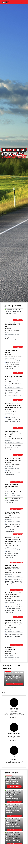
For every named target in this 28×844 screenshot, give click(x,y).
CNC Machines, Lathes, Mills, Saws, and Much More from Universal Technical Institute (13, 825)
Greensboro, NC (12, 806)
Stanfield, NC (11, 835)
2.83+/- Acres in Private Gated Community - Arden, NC (13, 324)
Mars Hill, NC (8, 629)
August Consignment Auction (11, 351)
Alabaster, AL (8, 413)
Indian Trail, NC (9, 466)
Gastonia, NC (8, 519)
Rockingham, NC (9, 358)
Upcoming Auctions (12, 306)
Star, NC (7, 385)
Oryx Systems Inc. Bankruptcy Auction (13, 782)
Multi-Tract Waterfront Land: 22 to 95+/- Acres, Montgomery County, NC (14, 377)
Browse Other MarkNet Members (12, 667)
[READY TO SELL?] (14, 727)
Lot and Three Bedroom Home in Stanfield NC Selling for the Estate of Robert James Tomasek (13, 839)
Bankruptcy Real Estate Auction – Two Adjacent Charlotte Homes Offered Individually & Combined (13, 539)
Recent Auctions (11, 773)
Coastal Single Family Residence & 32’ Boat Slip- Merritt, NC (13, 432)
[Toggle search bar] (22, 2)
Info (3, 692)
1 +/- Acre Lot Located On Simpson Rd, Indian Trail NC (13, 459)
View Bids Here (18, 319)
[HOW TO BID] (14, 702)
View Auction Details (16, 482)
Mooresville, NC (12, 820)
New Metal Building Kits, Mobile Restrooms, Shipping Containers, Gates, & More (13, 797)
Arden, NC (8, 332)
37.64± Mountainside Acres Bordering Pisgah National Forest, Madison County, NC (13, 621)
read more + (14, 717)
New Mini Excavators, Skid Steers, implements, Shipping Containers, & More (13, 594)
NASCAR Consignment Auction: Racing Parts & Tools (12, 486)
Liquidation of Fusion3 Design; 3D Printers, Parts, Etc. (13, 811)
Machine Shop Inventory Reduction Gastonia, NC (12, 513)
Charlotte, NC (8, 547)
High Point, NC (9, 574)
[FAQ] (14, 750)
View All (14, 660)
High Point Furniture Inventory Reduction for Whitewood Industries (12, 567)
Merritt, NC (8, 440)
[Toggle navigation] (25, 2)
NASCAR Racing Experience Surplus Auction (13, 648)
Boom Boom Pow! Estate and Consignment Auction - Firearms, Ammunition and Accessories (13, 405)
